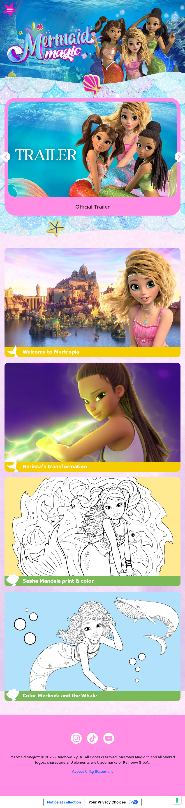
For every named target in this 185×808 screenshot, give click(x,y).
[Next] (179, 156)
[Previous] (5, 156)
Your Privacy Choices (107, 802)
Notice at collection (64, 802)
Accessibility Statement (92, 772)
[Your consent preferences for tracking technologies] (177, 800)
